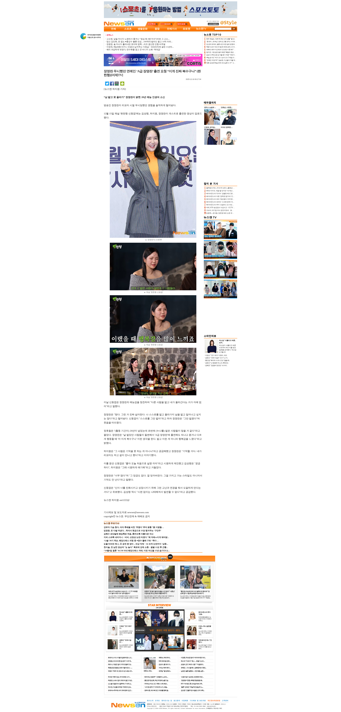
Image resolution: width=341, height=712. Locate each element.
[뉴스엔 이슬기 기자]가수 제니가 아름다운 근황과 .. (205, 646)
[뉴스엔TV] (201, 31)
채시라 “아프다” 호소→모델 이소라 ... (193, 661)
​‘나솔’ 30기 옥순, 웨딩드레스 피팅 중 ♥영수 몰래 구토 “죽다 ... (131, 541)
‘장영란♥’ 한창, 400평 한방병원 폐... (192, 680)
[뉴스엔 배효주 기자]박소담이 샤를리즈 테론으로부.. (126, 618)
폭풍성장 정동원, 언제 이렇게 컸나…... (120, 668)
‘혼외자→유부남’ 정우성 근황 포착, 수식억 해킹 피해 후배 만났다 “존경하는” (232, 42)
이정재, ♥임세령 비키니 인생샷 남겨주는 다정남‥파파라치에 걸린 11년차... (140, 47)
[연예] (113, 31)
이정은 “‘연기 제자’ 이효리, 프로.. (216, 355)
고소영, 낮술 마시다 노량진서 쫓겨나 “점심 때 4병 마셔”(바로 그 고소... (138, 39)
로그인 (209, 21)
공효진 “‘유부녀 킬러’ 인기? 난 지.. (216, 358)
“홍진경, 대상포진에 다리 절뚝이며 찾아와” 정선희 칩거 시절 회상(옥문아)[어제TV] (195, 592)
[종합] (157, 31)
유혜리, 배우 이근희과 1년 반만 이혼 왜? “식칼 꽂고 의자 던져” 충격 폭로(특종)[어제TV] (235, 50)
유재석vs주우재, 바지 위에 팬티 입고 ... (120, 690)
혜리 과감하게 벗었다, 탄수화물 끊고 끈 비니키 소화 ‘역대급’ (134, 50)
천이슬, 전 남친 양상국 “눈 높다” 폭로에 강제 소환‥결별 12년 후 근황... (136, 547)
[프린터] (122, 83)
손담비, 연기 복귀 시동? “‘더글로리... (192, 664)
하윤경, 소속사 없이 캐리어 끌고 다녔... (120, 680)
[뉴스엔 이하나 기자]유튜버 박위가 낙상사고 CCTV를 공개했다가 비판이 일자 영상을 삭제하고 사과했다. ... (123, 597)
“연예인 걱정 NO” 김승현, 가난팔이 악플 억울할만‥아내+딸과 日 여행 (229, 60)
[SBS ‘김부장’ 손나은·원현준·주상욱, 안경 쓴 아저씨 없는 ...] (220, 239)
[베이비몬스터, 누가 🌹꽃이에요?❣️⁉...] (220, 298)
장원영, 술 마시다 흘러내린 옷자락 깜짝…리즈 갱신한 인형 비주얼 (136, 44)
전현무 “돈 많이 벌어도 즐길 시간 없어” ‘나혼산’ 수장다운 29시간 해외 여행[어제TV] (159, 592)
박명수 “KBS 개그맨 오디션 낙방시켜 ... (120, 671)
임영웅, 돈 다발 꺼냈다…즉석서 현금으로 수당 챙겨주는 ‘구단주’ (132, 531)
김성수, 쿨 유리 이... (165, 664)
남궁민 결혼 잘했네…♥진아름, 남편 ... (192, 671)
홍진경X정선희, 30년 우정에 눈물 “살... (156, 680)
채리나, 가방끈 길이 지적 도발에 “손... (120, 664)
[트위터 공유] (107, 83)
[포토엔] (186, 31)
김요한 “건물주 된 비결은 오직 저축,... (192, 690)
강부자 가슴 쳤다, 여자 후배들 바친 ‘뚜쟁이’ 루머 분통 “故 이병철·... (134, 527)
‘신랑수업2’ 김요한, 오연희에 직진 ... (192, 677)
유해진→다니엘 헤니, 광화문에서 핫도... (193, 668)
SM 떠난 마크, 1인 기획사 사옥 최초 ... (156, 684)
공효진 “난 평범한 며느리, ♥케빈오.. (217, 363)
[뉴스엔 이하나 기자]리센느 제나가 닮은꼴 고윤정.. (205, 632)
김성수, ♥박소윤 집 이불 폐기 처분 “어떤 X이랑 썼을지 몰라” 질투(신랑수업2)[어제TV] (235, 55)
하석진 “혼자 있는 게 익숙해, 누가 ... (119, 677)
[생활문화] (142, 31)
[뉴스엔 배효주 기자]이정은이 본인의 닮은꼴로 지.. (126, 632)
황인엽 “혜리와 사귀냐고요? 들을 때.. (217, 360)
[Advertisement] (220, 82)
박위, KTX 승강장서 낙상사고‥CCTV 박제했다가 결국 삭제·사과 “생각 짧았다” (122, 592)
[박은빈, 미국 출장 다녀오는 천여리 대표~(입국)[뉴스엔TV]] (220, 278)
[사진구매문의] (213, 25)
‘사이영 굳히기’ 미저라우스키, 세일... (156, 687)
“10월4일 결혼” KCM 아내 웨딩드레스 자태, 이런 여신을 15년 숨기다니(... (137, 551)
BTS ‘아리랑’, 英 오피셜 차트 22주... (192, 684)
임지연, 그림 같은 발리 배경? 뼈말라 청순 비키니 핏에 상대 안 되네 (228, 52)
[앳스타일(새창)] (228, 24)
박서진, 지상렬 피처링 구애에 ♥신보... (119, 687)
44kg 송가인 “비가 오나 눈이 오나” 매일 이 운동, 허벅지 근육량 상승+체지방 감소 (233, 58)
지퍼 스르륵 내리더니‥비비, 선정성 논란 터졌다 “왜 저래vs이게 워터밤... (136, 537)
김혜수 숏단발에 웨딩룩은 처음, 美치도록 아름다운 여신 (128, 534)
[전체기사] (172, 31)
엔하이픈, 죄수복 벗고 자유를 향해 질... (156, 690)
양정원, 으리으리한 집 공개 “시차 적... (120, 661)
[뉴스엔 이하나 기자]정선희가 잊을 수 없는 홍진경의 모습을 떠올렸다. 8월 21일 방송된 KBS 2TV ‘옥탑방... (195, 597)
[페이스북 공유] (112, 83)
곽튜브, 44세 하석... (164, 658)
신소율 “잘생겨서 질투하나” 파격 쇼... (120, 684)
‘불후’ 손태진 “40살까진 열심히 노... (192, 687)
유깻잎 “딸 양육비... (165, 671)
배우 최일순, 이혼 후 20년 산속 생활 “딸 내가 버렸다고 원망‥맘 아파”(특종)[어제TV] (234, 39)
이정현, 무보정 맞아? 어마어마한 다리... (193, 658)
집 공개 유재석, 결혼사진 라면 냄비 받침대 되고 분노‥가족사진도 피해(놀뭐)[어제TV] (235, 44)
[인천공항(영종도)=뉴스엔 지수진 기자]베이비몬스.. (204, 618)
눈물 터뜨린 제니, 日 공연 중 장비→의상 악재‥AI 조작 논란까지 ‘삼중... (136, 544)
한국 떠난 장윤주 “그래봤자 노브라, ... (156, 677)
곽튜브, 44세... (148, 671)
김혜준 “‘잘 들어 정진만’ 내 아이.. (216, 365)
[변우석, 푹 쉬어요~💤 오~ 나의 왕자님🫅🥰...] (220, 258)
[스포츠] (128, 31)
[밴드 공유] (117, 83)
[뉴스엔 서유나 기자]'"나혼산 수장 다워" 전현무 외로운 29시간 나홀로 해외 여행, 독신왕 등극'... (159, 597)
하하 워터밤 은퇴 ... (164, 661)
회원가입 (216, 21)
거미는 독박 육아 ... (164, 668)
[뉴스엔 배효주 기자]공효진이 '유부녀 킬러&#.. (126, 646)
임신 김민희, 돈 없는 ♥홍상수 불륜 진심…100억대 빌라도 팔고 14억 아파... (139, 42)
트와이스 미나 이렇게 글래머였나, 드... (120, 658)
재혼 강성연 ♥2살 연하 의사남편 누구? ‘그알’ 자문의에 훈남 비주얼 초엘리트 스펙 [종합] (235, 63)
